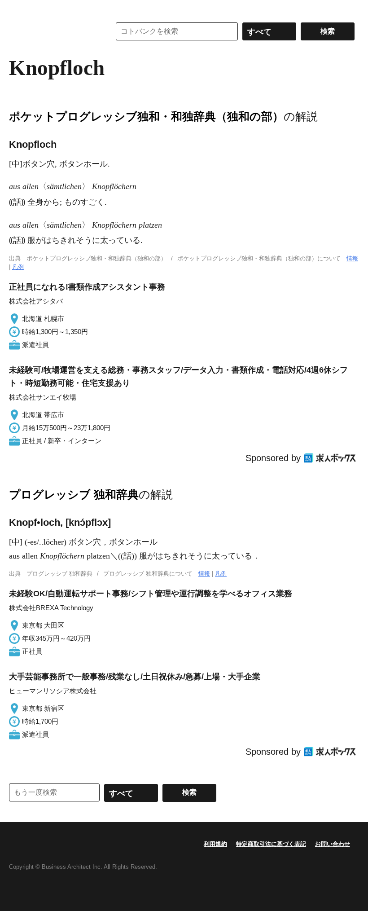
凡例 (18, 267)
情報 (352, 258)
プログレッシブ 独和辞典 (74, 494)
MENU (18, 9)
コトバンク (53, 31)
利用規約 (215, 844)
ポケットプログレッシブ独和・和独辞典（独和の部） (146, 116)
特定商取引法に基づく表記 (271, 844)
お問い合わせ (332, 844)
